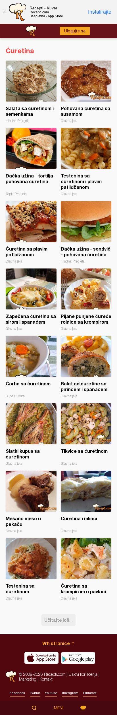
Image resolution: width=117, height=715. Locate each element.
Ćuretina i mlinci (86, 502)
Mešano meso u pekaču (31, 502)
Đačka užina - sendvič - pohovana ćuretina (86, 232)
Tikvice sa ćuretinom (86, 434)
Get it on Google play (78, 658)
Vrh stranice (56, 643)
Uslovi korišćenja (83, 674)
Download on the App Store (41, 658)
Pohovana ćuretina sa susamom (86, 92)
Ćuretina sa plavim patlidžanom (31, 232)
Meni (58, 708)
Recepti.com (11, 676)
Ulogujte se (74, 31)
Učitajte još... (58, 620)
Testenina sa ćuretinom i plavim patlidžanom (86, 162)
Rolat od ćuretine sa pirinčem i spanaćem (86, 367)
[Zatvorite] (4, 12)
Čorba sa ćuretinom (31, 367)
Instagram (70, 693)
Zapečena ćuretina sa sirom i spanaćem (31, 299)
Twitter (35, 693)
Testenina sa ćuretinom (31, 569)
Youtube (51, 693)
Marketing (27, 679)
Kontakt (46, 679)
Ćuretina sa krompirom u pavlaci (86, 569)
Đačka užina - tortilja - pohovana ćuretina (31, 162)
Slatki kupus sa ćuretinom (31, 434)
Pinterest (90, 693)
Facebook (17, 693)
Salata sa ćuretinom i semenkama (31, 92)
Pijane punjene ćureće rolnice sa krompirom (86, 299)
